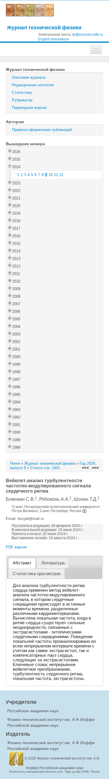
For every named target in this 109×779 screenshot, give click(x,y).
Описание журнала (28, 77)
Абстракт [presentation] (22, 563)
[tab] (22, 563)
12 (61, 175)
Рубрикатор (22, 100)
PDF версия (16, 547)
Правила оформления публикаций (42, 130)
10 (51, 175)
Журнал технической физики (44, 27)
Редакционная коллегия (33, 85)
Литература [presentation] (53, 563)
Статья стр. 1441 (45, 468)
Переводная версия (29, 107)
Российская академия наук (32, 710)
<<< (85, 468)
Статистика (22, 92)
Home (15, 463)
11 (56, 175)
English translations (53, 39)
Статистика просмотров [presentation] (36, 573)
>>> (95, 468)
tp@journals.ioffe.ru (87, 35)
